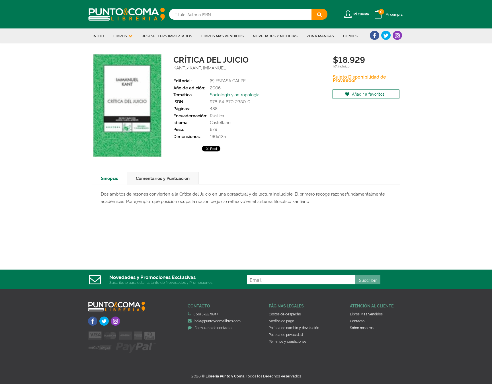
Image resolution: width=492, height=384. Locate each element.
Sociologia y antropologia (234, 94)
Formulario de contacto (212, 327)
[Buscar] (319, 14)
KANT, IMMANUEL (208, 68)
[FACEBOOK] (374, 35)
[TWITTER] (386, 35)
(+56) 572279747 (206, 313)
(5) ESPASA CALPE (228, 80)
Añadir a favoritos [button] (367, 93)
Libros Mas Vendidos (366, 313)
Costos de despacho (285, 313)
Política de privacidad (286, 334)
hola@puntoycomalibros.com (217, 320)
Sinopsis (109, 178)
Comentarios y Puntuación (163, 178)
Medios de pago (281, 320)
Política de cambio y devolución (294, 327)
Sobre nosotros (362, 327)
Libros (120, 35)
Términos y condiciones (287, 341)
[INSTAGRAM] (397, 35)
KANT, (179, 68)
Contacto (357, 320)
